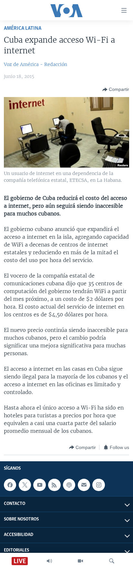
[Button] (115, 89)
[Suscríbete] (84, 485)
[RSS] (54, 485)
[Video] (80, 561)
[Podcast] (69, 485)
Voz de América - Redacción (35, 64)
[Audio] (49, 561)
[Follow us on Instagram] (98, 485)
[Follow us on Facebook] (10, 485)
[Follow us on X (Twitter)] (25, 485)
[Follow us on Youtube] (39, 485)
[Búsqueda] (111, 561)
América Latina (22, 28)
